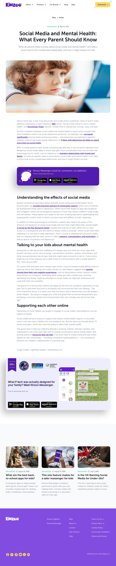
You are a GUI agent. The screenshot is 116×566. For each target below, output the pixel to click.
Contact (72, 528)
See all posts (103, 437)
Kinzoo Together (53, 519)
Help (73, 5)
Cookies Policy (97, 528)
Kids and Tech (52, 26)
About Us (72, 523)
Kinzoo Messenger (54, 523)
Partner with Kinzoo (99, 536)
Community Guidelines (100, 532)
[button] (29, 4)
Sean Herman (74, 532)
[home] (14, 5)
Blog (66, 5)
